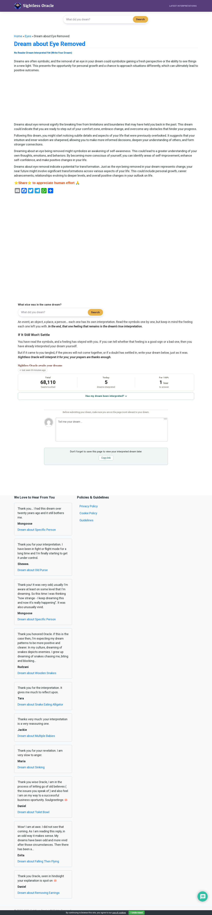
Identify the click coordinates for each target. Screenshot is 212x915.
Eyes (28, 36)
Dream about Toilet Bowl (33, 812)
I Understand (137, 913)
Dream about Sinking (31, 767)
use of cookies (119, 913)
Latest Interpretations (183, 6)
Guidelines (86, 520)
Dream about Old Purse (33, 570)
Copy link (106, 458)
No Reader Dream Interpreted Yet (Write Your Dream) (43, 52)
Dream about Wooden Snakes (37, 673)
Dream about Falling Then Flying (38, 861)
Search (140, 19)
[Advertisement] (106, 98)
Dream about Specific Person (37, 529)
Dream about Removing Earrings (39, 892)
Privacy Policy (89, 506)
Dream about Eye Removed (49, 44)
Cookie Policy (88, 513)
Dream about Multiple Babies (36, 736)
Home (18, 36)
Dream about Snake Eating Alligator (40, 704)
